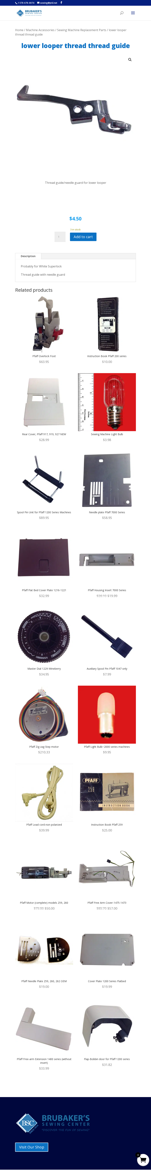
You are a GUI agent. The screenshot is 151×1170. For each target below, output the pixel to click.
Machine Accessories (40, 30)
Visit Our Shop (31, 1147)
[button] (130, 59)
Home (19, 30)
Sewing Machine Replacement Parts (81, 30)
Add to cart (83, 236)
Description (28, 256)
